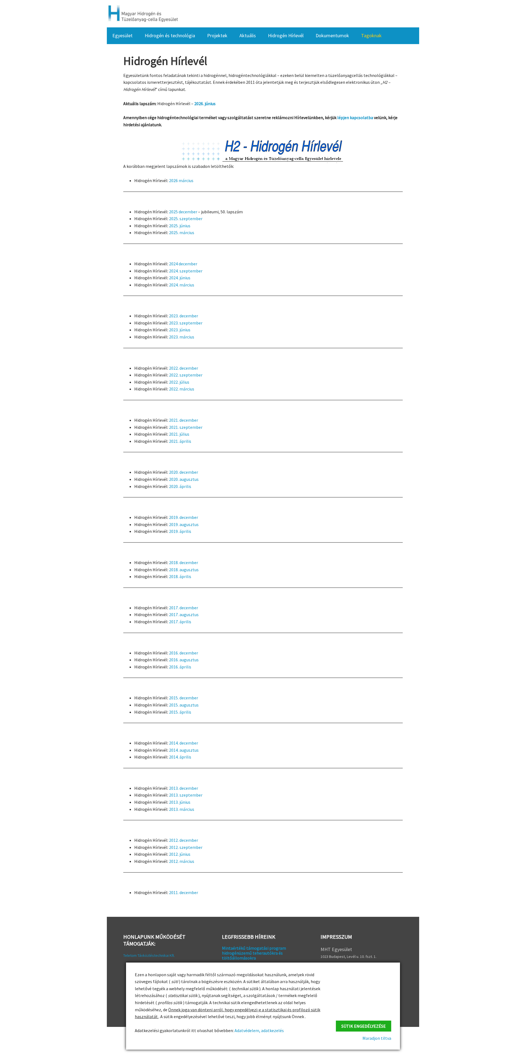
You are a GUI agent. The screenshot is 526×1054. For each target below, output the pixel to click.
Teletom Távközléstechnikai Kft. (149, 955)
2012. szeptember (185, 847)
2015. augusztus (184, 705)
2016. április (180, 667)
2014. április (180, 757)
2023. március (181, 337)
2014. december (183, 743)
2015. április (180, 712)
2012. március (181, 861)
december (188, 263)
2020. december (183, 472)
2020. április (180, 486)
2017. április (180, 621)
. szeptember (190, 271)
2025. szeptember (185, 218)
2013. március (181, 809)
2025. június (179, 225)
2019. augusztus (184, 524)
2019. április (180, 531)
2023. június (179, 329)
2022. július (179, 382)
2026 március (181, 180)
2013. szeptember (185, 795)
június (184, 277)
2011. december (183, 892)
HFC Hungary (142, 13)
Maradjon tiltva (376, 1038)
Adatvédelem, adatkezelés (259, 1030)
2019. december (183, 517)
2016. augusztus (184, 659)
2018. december (183, 562)
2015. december (183, 697)
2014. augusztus (184, 750)
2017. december (183, 607)
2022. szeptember (185, 375)
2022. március (181, 389)
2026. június (205, 103)
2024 (174, 263)
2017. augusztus (184, 614)
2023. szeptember (185, 323)
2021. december (183, 420)
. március (186, 285)
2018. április (180, 576)
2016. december (183, 653)
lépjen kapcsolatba (355, 117)
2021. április (180, 441)
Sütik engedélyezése (363, 1026)
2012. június (179, 854)
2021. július (179, 434)
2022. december (183, 368)
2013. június (179, 802)
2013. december (183, 788)
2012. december (183, 840)
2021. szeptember (185, 427)
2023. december (183, 315)
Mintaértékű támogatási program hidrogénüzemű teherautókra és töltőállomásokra (254, 953)
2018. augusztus (184, 569)
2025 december (183, 211)
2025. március (181, 232)
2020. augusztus (184, 479)
